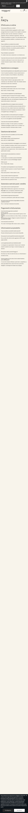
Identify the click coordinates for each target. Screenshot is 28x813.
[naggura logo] (5, 11)
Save (18, 6)
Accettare (19, 810)
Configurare (8, 810)
